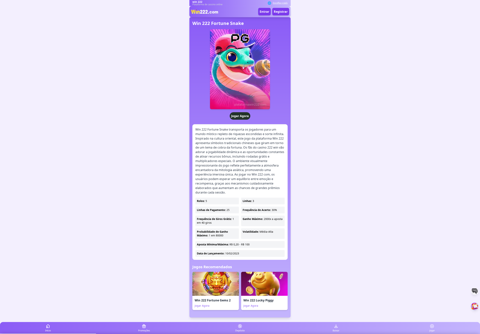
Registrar (281, 12)
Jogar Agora (240, 116)
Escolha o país (280, 2)
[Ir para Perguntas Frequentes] (474, 291)
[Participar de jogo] (474, 306)
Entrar (264, 12)
